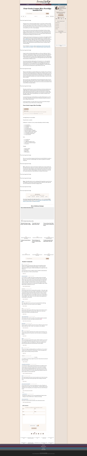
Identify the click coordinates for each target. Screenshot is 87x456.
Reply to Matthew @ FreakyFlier (26, 286)
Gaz (22, 264)
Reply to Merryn (24, 381)
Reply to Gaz (24, 273)
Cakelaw (23, 301)
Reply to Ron (24, 353)
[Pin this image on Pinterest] (53, 20)
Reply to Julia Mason (25, 361)
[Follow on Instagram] (36, 433)
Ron (22, 347)
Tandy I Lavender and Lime (25, 316)
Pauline (23, 338)
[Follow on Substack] (34, 433)
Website (35, 411)
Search (47, 13)
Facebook (34, 196)
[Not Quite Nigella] (43, 2)
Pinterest (38, 196)
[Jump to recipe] (25, 16)
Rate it (23, 411)
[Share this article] (21, 16)
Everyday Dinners (45, 200)
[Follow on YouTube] (31, 433)
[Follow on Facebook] (43, 433)
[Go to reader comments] (23, 16)
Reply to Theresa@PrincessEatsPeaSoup (27, 373)
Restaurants (43, 4)
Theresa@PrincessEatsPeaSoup (26, 364)
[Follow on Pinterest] (38, 433)
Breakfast (39, 200)
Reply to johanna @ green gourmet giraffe (27, 390)
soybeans (26, 39)
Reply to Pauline (25, 345)
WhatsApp (42, 196)
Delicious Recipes (36, 201)
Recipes (28, 4)
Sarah (22, 330)
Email (46, 196)
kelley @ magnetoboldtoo (25, 399)
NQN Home (43, 449)
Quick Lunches (29, 201)
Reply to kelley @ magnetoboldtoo (27, 402)
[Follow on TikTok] (41, 433)
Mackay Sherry (23, 323)
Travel (59, 4)
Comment (23, 414)
